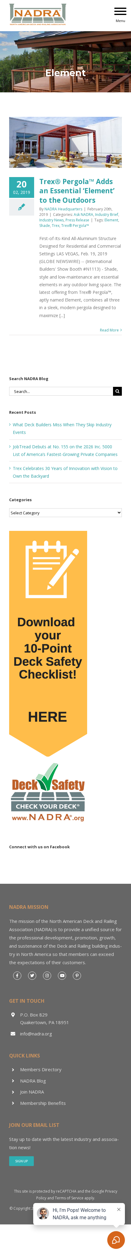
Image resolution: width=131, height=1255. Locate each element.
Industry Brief (106, 214)
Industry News (51, 220)
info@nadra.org (36, 1034)
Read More (109, 330)
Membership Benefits (43, 1103)
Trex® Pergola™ (75, 225)
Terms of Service (69, 1198)
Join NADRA (32, 1092)
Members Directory (41, 1069)
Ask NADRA (83, 214)
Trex (55, 225)
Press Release (77, 220)
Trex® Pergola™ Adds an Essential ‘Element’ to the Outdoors (77, 191)
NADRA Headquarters (63, 209)
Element (111, 220)
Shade (44, 225)
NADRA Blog (33, 1081)
